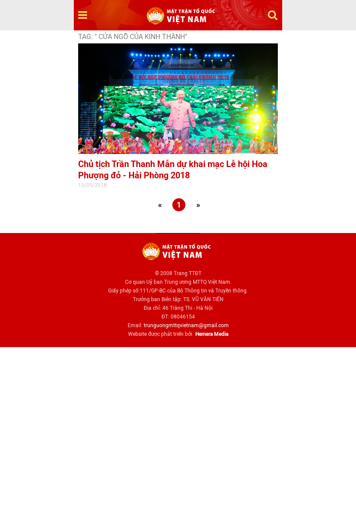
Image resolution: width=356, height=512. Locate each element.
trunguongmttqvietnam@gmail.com (186, 325)
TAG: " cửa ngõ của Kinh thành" (132, 37)
